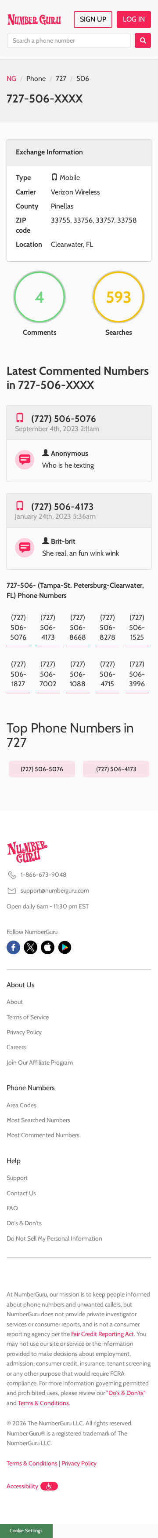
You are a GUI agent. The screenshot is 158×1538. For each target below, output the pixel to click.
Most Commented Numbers (43, 1135)
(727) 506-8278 (107, 627)
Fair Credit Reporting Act (102, 1334)
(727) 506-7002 (48, 674)
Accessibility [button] (22, 1486)
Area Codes (21, 1105)
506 (82, 78)
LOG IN (134, 19)
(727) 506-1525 (137, 627)
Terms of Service (28, 1017)
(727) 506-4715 (107, 674)
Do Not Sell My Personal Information (54, 1238)
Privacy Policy (24, 1032)
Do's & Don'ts (24, 1223)
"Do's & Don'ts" (126, 1393)
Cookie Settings (26, 1530)
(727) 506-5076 (63, 418)
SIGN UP (93, 19)
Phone (36, 78)
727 (61, 78)
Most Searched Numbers (38, 1120)
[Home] (34, 19)
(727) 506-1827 (18, 674)
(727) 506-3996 (137, 674)
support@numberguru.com (55, 890)
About (15, 1002)
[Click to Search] (143, 40)
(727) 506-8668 (77, 627)
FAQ (12, 1208)
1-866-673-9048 (43, 875)
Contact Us (21, 1193)
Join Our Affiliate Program (40, 1062)
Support (17, 1178)
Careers (16, 1047)
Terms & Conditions (43, 1403)
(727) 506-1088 (78, 674)
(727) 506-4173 (62, 506)
